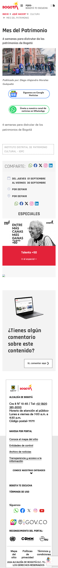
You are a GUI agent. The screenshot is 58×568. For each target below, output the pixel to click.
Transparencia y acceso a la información (25, 459)
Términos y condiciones (44, 552)
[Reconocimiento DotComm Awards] (27, 538)
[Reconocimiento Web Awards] (44, 538)
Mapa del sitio (14, 554)
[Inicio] (10, 6)
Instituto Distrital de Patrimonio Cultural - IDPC (25, 149)
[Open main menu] (21, 5)
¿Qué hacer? (19, 14)
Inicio (5, 14)
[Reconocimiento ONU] (12, 538)
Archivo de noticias (20, 451)
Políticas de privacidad (28, 554)
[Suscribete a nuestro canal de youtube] (41, 510)
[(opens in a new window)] (45, 166)
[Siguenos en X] (29, 510)
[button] (30, 166)
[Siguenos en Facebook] (16, 510)
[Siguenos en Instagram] (35, 510)
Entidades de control (21, 445)
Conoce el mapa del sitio (23, 439)
